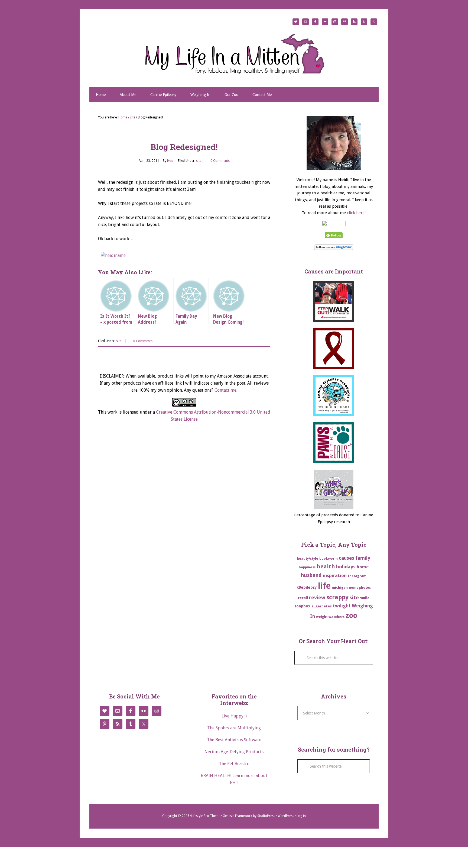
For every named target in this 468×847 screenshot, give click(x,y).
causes (346, 558)
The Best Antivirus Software (234, 739)
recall (303, 598)
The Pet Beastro (234, 763)
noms (353, 588)
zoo (351, 615)
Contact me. (225, 390)
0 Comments (220, 161)
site (198, 161)
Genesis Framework (237, 816)
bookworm (328, 558)
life (324, 586)
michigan (340, 587)
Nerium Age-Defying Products (234, 751)
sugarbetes (321, 606)
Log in (301, 816)
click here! (356, 212)
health (326, 566)
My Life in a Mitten (234, 53)
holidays (346, 566)
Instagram (357, 576)
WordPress (286, 816)
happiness (307, 567)
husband (311, 575)
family (362, 558)
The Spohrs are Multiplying (234, 727)
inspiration (335, 575)
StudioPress (266, 816)
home (363, 566)
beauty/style (307, 559)
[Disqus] (184, 508)
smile (364, 598)
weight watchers (330, 617)
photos (365, 588)
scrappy (337, 597)
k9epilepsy (307, 587)
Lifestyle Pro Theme (205, 816)
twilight (342, 605)
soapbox (302, 606)
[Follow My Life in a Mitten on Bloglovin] (333, 248)
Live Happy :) (234, 716)
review (317, 597)
